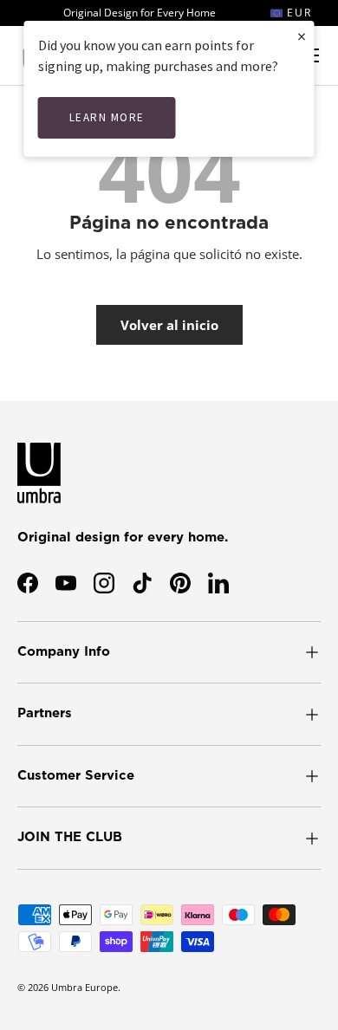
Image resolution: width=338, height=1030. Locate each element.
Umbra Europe (84, 987)
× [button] (301, 36)
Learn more (107, 117)
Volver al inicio (169, 325)
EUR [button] (297, 12)
